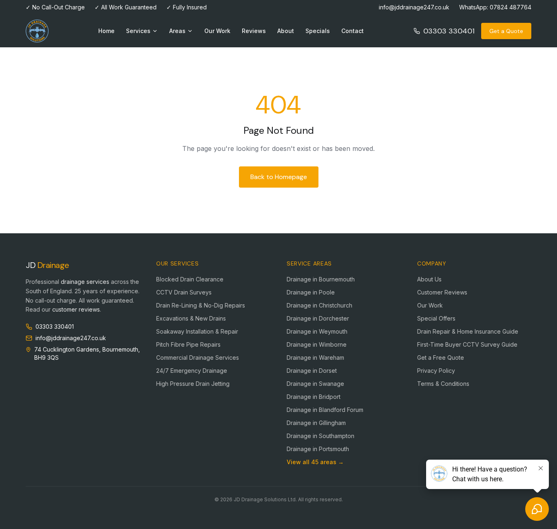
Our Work (217, 30)
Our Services (177, 263)
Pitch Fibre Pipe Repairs (188, 344)
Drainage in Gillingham (316, 422)
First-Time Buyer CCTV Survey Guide (467, 344)
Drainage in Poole (311, 292)
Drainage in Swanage (315, 383)
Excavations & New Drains (191, 318)
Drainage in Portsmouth (318, 448)
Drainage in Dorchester (318, 318)
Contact (352, 30)
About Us (429, 279)
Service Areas (309, 263)
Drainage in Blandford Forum (325, 409)
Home (106, 30)
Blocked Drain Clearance (189, 279)
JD (47, 265)
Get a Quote (506, 31)
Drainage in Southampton (320, 435)
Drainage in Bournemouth (321, 279)
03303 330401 (449, 31)
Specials (317, 30)
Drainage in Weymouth (317, 331)
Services (138, 30)
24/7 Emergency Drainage (191, 370)
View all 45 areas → (315, 461)
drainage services (85, 281)
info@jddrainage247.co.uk (414, 7)
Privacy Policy (436, 370)
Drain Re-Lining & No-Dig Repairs (200, 305)
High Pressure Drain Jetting (193, 383)
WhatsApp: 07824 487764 (495, 7)
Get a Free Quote (440, 357)
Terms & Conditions (443, 383)
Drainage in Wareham (315, 357)
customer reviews (76, 309)
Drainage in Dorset (312, 370)
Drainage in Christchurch (319, 305)
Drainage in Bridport (313, 396)
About (285, 30)
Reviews (254, 30)
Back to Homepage (278, 177)
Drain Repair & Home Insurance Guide (467, 331)
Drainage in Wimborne (317, 344)
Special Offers (436, 318)
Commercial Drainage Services (197, 357)
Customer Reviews (442, 292)
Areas (177, 30)
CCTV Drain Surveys (184, 292)
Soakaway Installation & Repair (197, 331)
